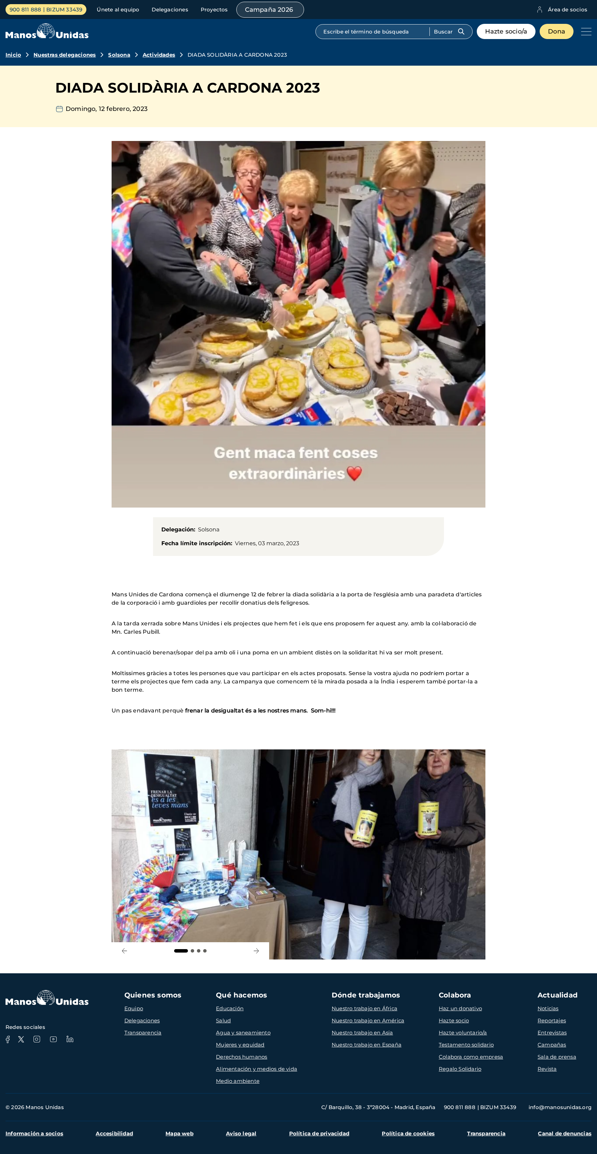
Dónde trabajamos (366, 995)
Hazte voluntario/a (463, 1032)
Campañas (552, 1044)
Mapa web (179, 1133)
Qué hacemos (241, 995)
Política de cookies (408, 1133)
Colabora (455, 995)
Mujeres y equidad (240, 1044)
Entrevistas (552, 1032)
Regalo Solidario (460, 1069)
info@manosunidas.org (560, 1107)
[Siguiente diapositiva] (256, 951)
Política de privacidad (319, 1133)
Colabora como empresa (471, 1056)
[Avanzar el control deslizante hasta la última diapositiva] (124, 951)
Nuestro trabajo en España (366, 1044)
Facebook (8, 1039)
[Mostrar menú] (584, 31)
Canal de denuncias (564, 1133)
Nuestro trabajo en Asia (362, 1032)
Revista (547, 1069)
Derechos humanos (241, 1056)
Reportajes (552, 1020)
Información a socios (34, 1133)
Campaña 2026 (269, 9)
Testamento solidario (466, 1044)
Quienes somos (153, 995)
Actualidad (558, 995)
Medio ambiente (237, 1081)
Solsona (119, 54)
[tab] (181, 951)
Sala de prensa (557, 1056)
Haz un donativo (460, 1008)
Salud (223, 1020)
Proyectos (214, 9)
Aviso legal (241, 1133)
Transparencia (143, 1032)
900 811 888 (25, 9)
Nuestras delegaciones (65, 54)
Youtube (53, 1039)
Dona (556, 31)
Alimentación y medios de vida (256, 1069)
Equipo (133, 1008)
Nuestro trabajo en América (368, 1020)
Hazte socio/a (506, 31)
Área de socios (567, 9)
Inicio (13, 54)
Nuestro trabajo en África (364, 1008)
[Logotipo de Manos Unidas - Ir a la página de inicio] (47, 36)
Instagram (36, 1039)
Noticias (548, 1008)
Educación (230, 1008)
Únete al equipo (118, 9)
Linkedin (70, 1039)
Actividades (159, 54)
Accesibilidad (114, 1133)
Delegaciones (170, 9)
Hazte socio (454, 1020)
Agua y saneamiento (243, 1032)
